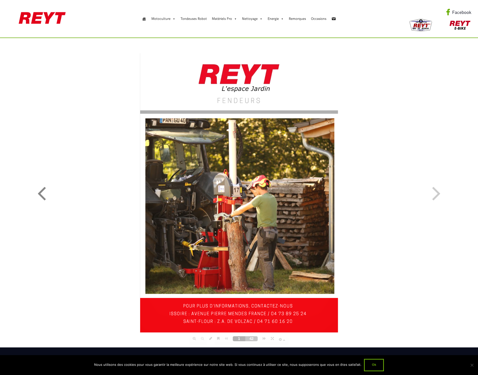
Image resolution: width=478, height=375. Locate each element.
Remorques (297, 19)
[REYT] (144, 19)
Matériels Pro (222, 19)
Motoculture (161, 19)
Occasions (318, 19)
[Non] (471, 365)
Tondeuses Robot (193, 19)
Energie (273, 19)
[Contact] (333, 19)
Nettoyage (250, 19)
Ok (374, 365)
